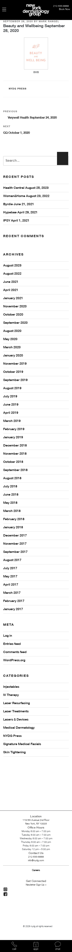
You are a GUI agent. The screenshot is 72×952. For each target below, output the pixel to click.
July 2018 (10, 486)
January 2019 (13, 437)
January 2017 (13, 609)
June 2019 (10, 404)
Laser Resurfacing (16, 703)
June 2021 (10, 282)
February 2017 (13, 601)
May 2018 (10, 503)
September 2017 (15, 552)
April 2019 (10, 413)
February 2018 (13, 519)
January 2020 (13, 355)
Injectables (11, 687)
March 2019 (12, 421)
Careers (36, 870)
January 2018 (13, 527)
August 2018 (12, 478)
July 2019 (10, 396)
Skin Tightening (14, 752)
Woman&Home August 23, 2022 (26, 196)
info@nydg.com (36, 860)
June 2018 (10, 494)
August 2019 (12, 388)
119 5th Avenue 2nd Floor (36, 820)
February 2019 (13, 429)
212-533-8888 (61, 6)
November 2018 (15, 453)
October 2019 (13, 372)
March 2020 (12, 347)
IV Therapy (11, 695)
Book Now (64, 9)
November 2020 (15, 306)
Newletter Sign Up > (36, 885)
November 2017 (15, 543)
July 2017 (10, 568)
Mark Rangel (49, 22)
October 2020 (13, 314)
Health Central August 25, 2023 (26, 188)
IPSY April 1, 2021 (16, 220)
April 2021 (10, 290)
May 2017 (10, 576)
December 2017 (15, 535)
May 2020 (10, 339)
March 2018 (12, 511)
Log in (7, 635)
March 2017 (12, 593)
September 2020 (15, 323)
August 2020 (12, 331)
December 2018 (15, 445)
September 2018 (15, 470)
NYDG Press (18, 89)
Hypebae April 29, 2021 (20, 212)
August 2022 (12, 273)
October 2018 (13, 462)
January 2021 (13, 298)
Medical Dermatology (19, 727)
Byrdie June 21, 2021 (18, 204)
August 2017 (12, 560)
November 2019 (15, 363)
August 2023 (12, 265)
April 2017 (10, 584)
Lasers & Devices (15, 719)
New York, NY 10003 (36, 824)
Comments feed (15, 652)
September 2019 (15, 380)
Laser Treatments (16, 711)
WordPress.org (14, 660)
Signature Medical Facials (22, 744)
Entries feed (12, 644)
